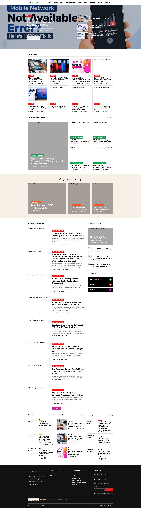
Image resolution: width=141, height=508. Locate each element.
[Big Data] (100, 285)
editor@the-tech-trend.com (101, 474)
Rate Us (49, 499)
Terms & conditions (108, 505)
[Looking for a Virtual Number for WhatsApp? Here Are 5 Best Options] (39, 237)
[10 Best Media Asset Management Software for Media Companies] (39, 306)
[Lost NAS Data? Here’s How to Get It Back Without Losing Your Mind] (91, 454)
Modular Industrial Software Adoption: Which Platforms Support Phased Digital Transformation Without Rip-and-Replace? (68, 257)
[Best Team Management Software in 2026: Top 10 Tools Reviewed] (39, 329)
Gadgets (31, 75)
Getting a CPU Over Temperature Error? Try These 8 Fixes (102, 79)
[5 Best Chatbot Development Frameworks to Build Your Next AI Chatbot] (80, 128)
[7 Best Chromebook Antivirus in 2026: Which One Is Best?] (91, 440)
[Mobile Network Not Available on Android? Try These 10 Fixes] (70, 27)
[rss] (37, 484)
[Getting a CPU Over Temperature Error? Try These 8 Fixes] (103, 66)
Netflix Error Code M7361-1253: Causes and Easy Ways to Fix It (59, 79)
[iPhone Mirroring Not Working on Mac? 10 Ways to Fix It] (37, 94)
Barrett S (54, 83)
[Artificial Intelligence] (100, 279)
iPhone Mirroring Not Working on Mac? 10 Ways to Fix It (37, 108)
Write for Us (53, 476)
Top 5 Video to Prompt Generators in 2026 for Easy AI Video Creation (47, 161)
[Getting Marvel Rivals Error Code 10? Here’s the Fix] (103, 94)
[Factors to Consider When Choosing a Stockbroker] (102, 198)
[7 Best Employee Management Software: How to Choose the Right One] (39, 351)
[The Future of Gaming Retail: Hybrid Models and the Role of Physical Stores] (39, 374)
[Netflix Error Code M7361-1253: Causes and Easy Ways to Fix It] (59, 66)
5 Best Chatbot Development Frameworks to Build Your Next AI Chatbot (79, 142)
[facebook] (28, 484)
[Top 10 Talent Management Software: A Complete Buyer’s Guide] (39, 396)
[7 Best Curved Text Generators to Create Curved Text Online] (37, 66)
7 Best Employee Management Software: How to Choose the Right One (67, 348)
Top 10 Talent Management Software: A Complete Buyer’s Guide (68, 394)
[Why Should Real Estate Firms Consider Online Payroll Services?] (32, 453)
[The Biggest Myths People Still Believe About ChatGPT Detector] (80, 153)
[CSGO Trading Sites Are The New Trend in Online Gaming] (79, 198)
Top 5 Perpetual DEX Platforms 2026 (42, 206)
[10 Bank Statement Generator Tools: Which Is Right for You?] (32, 424)
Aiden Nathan (75, 143)
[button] (56, 408)
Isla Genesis (77, 83)
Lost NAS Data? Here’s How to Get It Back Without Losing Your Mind (105, 454)
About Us (52, 473)
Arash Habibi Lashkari (104, 430)
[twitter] (35, 484)
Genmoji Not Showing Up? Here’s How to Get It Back (59, 107)
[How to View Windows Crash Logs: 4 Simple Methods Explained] (81, 94)
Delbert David (33, 83)
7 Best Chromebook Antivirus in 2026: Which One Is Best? (104, 440)
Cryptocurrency (36, 202)
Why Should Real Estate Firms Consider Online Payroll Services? (46, 453)
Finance (31, 415)
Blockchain (75, 476)
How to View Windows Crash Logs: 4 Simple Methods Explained (80, 108)
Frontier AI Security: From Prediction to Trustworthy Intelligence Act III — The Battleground (104, 425)
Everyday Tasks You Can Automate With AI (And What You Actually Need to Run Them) (103, 168)
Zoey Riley (32, 111)
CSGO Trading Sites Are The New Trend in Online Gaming (79, 209)
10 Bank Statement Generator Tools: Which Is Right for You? (45, 424)
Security (90, 415)
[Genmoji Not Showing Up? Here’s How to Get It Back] (59, 94)
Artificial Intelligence (37, 155)
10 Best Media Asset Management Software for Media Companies (67, 303)
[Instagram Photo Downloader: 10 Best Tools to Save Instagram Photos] (81, 66)
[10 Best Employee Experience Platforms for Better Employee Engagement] (39, 283)
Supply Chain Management (79, 482)
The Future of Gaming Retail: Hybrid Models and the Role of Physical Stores (68, 371)
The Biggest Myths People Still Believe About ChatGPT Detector (79, 167)
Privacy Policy (100, 505)
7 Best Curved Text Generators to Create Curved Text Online (35, 79)
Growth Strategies (57, 230)
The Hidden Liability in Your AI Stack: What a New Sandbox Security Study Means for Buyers (102, 142)
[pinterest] (33, 484)
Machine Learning (76, 480)
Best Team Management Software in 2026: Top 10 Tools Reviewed (68, 326)
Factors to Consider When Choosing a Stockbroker (101, 209)
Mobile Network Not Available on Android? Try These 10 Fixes (40, 22)
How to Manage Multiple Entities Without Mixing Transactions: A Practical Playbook (45, 439)
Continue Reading (33, 37)
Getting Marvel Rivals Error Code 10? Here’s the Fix (103, 108)
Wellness (74, 484)
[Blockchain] (100, 290)
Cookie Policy (92, 505)
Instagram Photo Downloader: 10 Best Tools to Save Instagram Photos (81, 79)
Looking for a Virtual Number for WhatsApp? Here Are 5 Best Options (68, 234)
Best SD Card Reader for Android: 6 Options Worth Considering (75, 425)
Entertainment (76, 478)
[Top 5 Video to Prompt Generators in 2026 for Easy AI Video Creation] (48, 146)
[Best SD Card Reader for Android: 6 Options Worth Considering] (62, 424)
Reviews (53, 75)
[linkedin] (30, 484)
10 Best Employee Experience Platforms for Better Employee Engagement (65, 281)
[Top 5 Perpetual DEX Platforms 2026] (47, 198)
